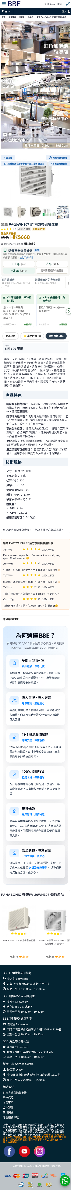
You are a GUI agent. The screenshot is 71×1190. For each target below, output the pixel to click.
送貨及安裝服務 (38, 867)
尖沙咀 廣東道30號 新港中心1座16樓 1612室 (33, 1074)
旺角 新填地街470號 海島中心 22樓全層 (30, 1052)
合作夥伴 (8, 1107)
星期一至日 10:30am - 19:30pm (26, 988)
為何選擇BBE (56, 336)
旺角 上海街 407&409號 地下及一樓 (28, 983)
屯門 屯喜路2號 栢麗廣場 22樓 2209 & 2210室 (34, 1029)
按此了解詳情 (26, 257)
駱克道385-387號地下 (20, 1006)
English (6, 11)
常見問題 (8, 1112)
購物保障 (8, 1097)
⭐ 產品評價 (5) (32, 336)
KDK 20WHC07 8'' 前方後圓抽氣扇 (19, 940)
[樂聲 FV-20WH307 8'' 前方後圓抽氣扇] (35, 179)
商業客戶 (8, 1102)
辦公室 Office (15, 1069)
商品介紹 (11, 336)
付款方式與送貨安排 (15, 1092)
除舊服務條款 (11, 1117)
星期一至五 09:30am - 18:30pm (26, 1079)
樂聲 (4, 224)
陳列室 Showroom (18, 978)
